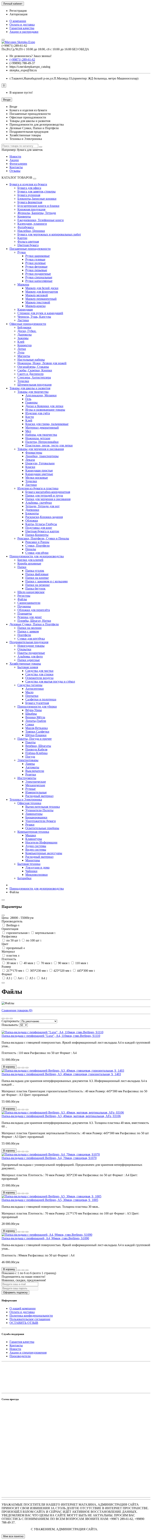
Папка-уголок (34, 570)
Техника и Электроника (26, 799)
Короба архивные (29, 563)
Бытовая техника (28, 864)
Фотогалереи (18, 163)
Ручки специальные (38, 277)
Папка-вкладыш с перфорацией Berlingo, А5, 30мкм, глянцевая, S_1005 (50, 1200)
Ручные (30, 788)
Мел (28, 431)
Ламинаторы (34, 814)
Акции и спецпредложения (28, 1352)
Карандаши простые (39, 470)
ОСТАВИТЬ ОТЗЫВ (24, 1322)
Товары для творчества (32, 391)
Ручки (21, 252)
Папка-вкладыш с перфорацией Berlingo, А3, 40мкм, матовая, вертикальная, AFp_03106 (61, 1116)
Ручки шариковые (37, 256)
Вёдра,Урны (33, 710)
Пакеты (30, 742)
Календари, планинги (32, 223)
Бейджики (24, 327)
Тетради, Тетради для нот (42, 506)
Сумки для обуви (36, 552)
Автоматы (32, 767)
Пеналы (30, 549)
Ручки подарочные (38, 273)
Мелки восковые (36, 477)
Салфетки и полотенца (40, 699)
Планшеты (24, 613)
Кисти (29, 416)
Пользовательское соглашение (30, 1319)
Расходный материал (39, 796)
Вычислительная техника (42, 806)
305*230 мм (38, 970)
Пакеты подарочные (31, 653)
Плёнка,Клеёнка (36, 753)
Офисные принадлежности (28, 323)
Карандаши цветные (39, 474)
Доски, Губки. (26, 331)
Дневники (32, 509)
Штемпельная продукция (34, 384)
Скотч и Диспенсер (30, 374)
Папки (21, 567)
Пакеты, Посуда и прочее (34, 738)
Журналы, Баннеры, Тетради (36, 213)
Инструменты (26, 778)
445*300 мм (85, 970)
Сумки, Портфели (37, 545)
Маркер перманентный (41, 298)
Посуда (30, 756)
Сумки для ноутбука (31, 638)
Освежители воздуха (39, 678)
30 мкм (12, 963)
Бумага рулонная (28, 195)
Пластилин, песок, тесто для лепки (49, 445)
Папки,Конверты (36, 535)
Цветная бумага (28, 245)
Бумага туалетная (37, 703)
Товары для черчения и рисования (40, 449)
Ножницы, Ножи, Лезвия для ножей (41, 363)
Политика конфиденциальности (31, 1315)
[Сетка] (3, 1018)
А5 (31, 978)
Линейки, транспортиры (42, 456)
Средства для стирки (39, 674)
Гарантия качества (22, 28)
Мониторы (32, 860)
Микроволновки (36, 874)
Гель (28, 399)
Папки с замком (28, 631)
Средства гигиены (29, 685)
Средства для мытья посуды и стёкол (50, 681)
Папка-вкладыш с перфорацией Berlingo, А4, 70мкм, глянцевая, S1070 (49, 1158)
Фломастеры (33, 452)
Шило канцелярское (31, 592)
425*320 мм (62, 970)
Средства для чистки (39, 670)
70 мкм (46, 963)
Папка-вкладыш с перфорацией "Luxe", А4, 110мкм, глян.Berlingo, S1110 (51, 1035)
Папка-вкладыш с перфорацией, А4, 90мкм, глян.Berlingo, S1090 (45, 1238)
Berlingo (12, 925)
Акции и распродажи (24, 31)
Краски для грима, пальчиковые (46, 424)
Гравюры (31, 402)
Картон (22, 238)
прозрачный (15, 948)
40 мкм (29, 963)
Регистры (23, 595)
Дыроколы (24, 334)
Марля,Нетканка (36, 728)
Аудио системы (35, 846)
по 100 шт (33, 940)
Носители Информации (41, 842)
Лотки (21, 349)
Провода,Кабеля (36, 749)
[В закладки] (23, 1067)
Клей (20, 341)
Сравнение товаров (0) (17, 1010)
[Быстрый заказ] (19, 1067)
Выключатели (34, 771)
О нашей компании (23, 1308)
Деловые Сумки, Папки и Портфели (34, 624)
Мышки (30, 835)
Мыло (29, 692)
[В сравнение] (26, 1067)
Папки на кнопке (37, 577)
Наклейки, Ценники (31, 230)
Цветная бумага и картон (42, 531)
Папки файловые (36, 574)
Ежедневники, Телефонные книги (40, 220)
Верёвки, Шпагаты (38, 746)
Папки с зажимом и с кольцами (46, 581)
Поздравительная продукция (29, 642)
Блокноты (32, 513)
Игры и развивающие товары (45, 409)
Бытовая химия (27, 667)
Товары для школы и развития (30, 388)
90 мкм (63, 963)
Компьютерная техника (33, 831)
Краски (30, 467)
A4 (20, 978)
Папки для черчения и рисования (47, 499)
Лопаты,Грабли (35, 721)
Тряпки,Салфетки (37, 731)
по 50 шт (13, 940)
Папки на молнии (29, 628)
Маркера (23, 284)
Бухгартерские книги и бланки (38, 205)
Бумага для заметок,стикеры (36, 191)
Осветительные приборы (42, 828)
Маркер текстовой (37, 302)
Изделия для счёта (37, 413)
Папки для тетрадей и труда (44, 495)
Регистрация (18, 10)
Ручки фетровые (36, 266)
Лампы (30, 763)
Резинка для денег (29, 617)
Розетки (30, 774)
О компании (18, 21)
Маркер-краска (35, 306)
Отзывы (15, 170)
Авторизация (18, 14)
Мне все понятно (13, 1536)
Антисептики (34, 688)
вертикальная (45, 933)
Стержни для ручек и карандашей (40, 313)
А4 (43, 978)
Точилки (23, 381)
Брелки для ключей (30, 560)
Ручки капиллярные (38, 281)
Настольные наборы (31, 359)
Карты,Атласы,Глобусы (41, 524)
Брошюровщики (36, 817)
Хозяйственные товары (25, 663)
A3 (9, 978)
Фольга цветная (28, 241)
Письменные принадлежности (30, 248)
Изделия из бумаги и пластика (37, 488)
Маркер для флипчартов (41, 291)
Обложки (31, 520)
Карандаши (25, 309)
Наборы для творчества (41, 434)
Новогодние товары (31, 645)
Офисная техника (29, 803)
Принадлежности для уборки (37, 706)
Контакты (16, 167)
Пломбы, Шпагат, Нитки (34, 620)
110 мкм (81, 963)
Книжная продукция (31, 209)
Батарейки (24, 878)
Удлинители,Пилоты (39, 810)
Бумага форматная (29, 202)
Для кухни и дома (37, 867)
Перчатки (31, 695)
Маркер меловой (36, 295)
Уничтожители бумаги (40, 821)
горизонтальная (18, 933)
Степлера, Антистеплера (34, 377)
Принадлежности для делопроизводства (37, 556)
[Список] (7, 1018)
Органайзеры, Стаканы (33, 366)
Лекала (30, 459)
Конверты (24, 216)
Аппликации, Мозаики (41, 395)
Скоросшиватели (28, 602)
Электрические (35, 781)
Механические (35, 785)
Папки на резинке (37, 585)
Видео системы (35, 849)
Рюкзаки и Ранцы (37, 542)
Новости (15, 156)
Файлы (22, 599)
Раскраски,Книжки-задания (44, 517)
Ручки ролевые (35, 263)
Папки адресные (28, 660)
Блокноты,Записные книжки (36, 198)
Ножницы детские (37, 438)
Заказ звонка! (30, 56)
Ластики (23, 320)
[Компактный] (11, 1018)
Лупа (20, 352)
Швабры (31, 713)
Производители (20, 1356)
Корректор (24, 345)
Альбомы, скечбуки (38, 502)
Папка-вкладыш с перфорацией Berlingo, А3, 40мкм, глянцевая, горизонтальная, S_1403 (61, 1074)
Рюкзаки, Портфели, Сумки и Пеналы (43, 538)
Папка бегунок (35, 588)
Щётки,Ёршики (36, 735)
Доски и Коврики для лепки (44, 406)
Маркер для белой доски (41, 288)
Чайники (31, 871)
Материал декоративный (42, 427)
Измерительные (36, 792)
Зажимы (22, 338)
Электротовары (27, 760)
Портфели (24, 635)
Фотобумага (25, 227)
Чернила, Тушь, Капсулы (34, 316)
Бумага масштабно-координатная (47, 492)
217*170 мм (15, 970)
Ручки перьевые (36, 270)
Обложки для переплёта (33, 610)
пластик (12, 955)
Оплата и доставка (22, 24)
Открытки (24, 649)
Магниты (23, 356)
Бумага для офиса (29, 188)
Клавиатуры (33, 839)
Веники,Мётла (35, 717)
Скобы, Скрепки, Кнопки (34, 370)
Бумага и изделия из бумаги (28, 184)
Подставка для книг (38, 527)
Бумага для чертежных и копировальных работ (49, 234)
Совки (29, 724)
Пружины (24, 606)
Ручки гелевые (35, 259)
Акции (14, 160)
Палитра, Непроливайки (42, 442)
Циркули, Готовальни (40, 463)
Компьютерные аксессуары (43, 853)
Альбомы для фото (30, 656)
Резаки (29, 824)
